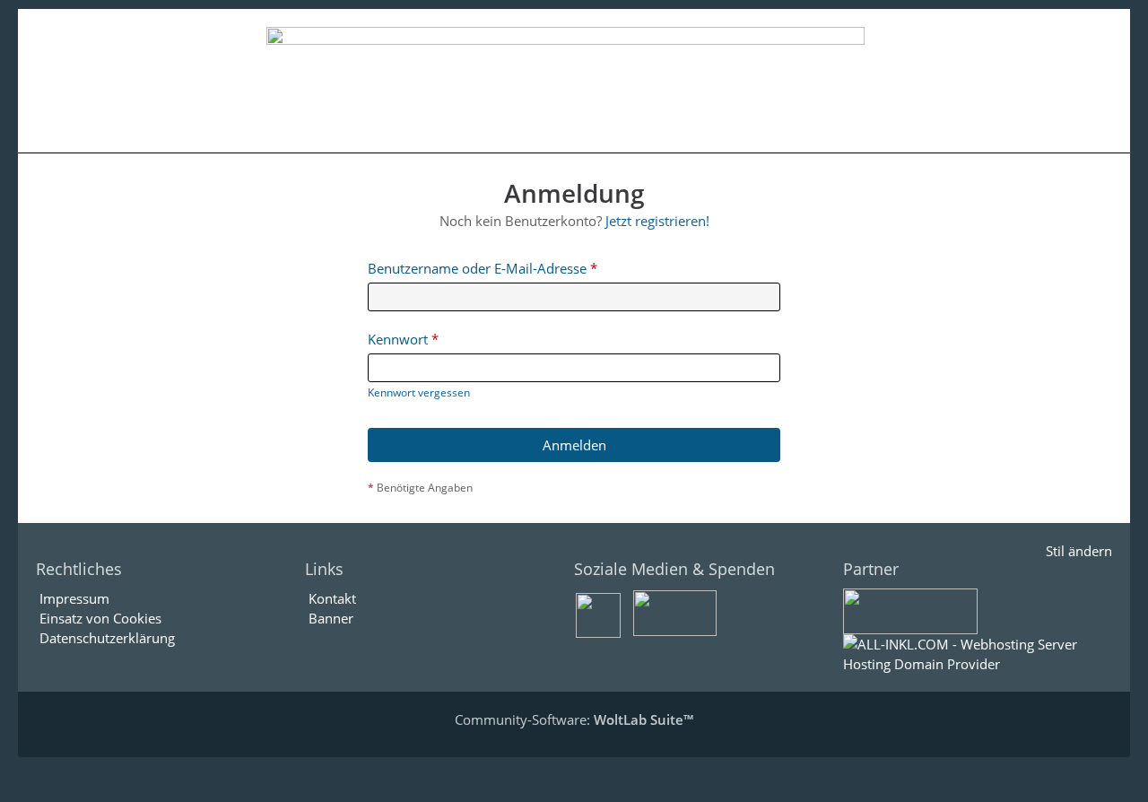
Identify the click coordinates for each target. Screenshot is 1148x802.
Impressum (74, 598)
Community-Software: (574, 719)
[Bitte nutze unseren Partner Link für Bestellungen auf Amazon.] (910, 610)
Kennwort (398, 339)
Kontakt (332, 598)
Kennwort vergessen (419, 392)
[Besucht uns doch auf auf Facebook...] (598, 614)
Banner (331, 618)
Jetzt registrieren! (657, 221)
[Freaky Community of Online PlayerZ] (565, 81)
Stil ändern (1079, 551)
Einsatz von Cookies (100, 618)
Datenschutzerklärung (107, 638)
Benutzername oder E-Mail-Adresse (477, 268)
